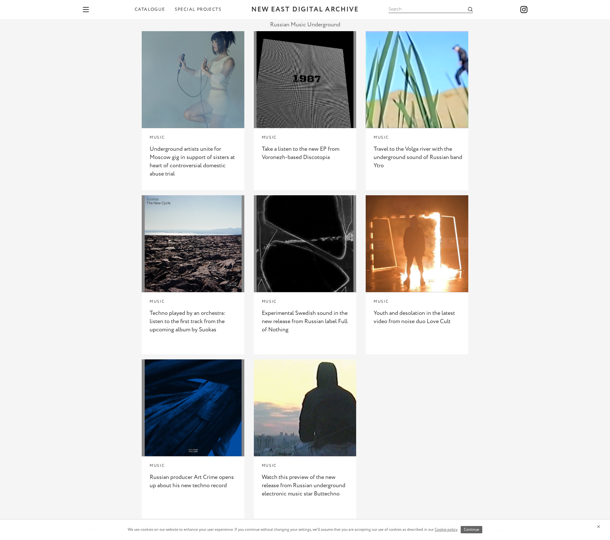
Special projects (198, 9)
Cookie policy (446, 529)
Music (157, 137)
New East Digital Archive (305, 9)
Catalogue (150, 9)
